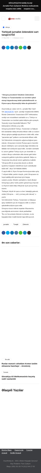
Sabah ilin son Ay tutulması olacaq (9, 263)
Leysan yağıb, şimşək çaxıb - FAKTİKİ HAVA (10, 291)
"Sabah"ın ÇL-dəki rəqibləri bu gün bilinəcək (10, 318)
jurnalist (6, 224)
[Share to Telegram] (25, 47)
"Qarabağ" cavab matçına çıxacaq (9, 343)
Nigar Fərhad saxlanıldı (28, 317)
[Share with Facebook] (3, 47)
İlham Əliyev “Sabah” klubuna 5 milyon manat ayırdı (30, 264)
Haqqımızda (19, 450)
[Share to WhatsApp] (20, 47)
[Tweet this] (8, 47)
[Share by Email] (29, 47)
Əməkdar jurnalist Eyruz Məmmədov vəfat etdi (17, 435)
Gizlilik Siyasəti (15, 453)
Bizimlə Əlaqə (6, 450)
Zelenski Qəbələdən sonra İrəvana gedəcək (18, 417)
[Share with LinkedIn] (12, 47)
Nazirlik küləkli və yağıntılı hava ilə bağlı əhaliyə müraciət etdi (30, 345)
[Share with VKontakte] (16, 47)
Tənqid (15, 224)
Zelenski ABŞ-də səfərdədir (18, 401)
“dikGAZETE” (9, 112)
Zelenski (26, 224)
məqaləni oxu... (29, 9)
